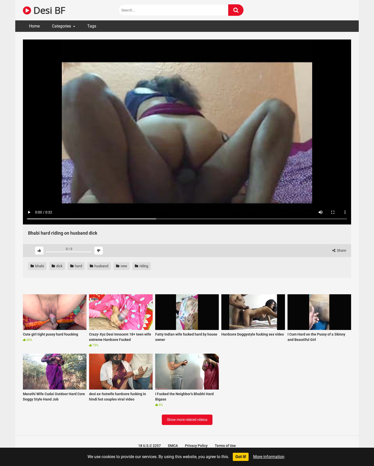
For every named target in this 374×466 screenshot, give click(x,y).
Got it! (240, 456)
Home (34, 26)
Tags (91, 26)
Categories (61, 26)
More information (268, 456)
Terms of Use (225, 446)
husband (101, 266)
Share (341, 250)
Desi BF (48, 10)
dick (59, 266)
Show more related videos (187, 420)
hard (78, 266)
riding (143, 266)
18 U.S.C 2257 (149, 446)
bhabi (39, 266)
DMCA (173, 446)
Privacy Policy (196, 446)
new (123, 266)
